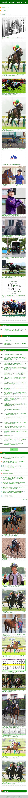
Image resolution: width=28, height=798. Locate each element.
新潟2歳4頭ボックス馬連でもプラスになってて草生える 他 (15, 389)
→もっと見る (25, 499)
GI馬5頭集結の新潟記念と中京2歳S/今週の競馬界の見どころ (15, 432)
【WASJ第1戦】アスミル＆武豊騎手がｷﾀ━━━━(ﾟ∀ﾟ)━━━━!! (13, 444)
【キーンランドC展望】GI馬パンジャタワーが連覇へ (13, 317)
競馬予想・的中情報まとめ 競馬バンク (14, 2)
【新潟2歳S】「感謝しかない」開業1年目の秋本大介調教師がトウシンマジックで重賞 (13, 185)
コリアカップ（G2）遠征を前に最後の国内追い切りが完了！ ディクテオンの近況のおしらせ (15, 378)
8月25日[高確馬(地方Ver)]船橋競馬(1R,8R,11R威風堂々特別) (15, 344)
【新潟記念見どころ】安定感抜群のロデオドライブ (15, 410)
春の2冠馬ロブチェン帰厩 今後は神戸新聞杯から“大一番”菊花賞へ (13, 258)
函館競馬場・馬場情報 (8, 473)
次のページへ (14, 449)
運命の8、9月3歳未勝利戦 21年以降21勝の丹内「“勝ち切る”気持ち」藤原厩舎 (13, 672)
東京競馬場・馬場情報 (8, 496)
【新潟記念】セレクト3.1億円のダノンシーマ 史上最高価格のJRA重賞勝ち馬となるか (15, 364)
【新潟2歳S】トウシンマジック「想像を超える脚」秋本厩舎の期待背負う (13, 130)
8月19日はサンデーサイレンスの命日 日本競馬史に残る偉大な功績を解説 (13, 236)
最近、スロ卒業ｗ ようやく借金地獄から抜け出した (13, 38)
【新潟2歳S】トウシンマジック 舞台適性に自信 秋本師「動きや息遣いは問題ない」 (13, 75)
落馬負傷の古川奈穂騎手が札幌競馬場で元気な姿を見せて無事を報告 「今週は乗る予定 (13, 215)
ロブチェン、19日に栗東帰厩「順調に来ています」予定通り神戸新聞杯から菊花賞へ (14, 94)
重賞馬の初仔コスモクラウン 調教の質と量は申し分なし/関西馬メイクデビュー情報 (15, 373)
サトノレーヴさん (8, 340)
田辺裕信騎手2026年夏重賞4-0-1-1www (13, 354)
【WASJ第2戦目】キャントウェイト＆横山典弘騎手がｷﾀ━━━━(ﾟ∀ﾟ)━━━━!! (15, 440)
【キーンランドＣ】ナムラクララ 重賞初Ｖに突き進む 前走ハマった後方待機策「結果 (13, 727)
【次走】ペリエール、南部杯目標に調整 (11, 164)
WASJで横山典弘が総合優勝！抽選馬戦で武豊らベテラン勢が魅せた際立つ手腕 (15, 427)
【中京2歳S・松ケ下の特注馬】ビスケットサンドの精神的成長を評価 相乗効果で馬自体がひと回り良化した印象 (15, 404)
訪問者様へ (6, 791)
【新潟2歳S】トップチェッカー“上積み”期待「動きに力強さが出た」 (13, 635)
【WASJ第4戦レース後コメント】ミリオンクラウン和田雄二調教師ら (15, 414)
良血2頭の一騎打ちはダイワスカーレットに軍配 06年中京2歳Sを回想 (15, 423)
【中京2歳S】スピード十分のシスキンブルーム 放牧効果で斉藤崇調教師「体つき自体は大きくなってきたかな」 (15, 384)
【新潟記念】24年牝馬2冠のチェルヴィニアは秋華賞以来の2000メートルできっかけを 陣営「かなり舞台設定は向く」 (15, 358)
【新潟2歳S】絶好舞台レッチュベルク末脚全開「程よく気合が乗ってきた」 (13, 656)
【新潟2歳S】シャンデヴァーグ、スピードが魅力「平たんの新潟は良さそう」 (13, 612)
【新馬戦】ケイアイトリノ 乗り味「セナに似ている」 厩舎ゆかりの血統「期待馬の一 (13, 535)
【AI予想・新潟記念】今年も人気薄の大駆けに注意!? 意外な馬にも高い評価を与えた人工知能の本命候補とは (15, 368)
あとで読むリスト (6, 10)
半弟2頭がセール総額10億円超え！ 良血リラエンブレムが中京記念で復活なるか (14, 462)
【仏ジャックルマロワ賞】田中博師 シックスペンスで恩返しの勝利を (14, 458)
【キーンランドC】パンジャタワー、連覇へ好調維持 (13, 149)
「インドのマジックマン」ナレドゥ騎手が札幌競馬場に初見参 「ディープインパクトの (13, 586)
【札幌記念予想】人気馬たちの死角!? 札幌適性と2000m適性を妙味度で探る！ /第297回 (14, 483)
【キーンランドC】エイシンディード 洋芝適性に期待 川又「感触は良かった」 (13, 277)
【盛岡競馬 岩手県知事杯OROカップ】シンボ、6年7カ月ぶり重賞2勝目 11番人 (13, 691)
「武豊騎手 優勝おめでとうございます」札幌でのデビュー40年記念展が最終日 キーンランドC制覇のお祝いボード (15, 399)
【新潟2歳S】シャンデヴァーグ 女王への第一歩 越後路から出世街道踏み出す (14, 783)
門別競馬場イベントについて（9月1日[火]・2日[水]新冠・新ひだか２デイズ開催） (15, 330)
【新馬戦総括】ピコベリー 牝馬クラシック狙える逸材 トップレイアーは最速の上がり (13, 736)
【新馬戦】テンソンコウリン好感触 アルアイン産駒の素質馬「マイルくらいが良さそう (13, 559)
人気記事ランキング (6, 14)
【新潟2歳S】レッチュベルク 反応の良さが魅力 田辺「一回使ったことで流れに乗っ (14, 757)
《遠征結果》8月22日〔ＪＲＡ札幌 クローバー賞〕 (14, 418)
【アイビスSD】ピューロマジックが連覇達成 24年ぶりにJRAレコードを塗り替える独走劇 (14, 492)
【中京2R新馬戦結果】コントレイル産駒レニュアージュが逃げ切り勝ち (13, 466)
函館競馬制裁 (6, 470)
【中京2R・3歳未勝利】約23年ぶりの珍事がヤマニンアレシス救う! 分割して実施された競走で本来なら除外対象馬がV (14, 478)
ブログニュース (5, 7)
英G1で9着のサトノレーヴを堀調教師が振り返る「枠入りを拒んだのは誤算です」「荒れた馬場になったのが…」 (15, 393)
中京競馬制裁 (7, 435)
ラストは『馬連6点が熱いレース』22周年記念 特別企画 (13, 296)
